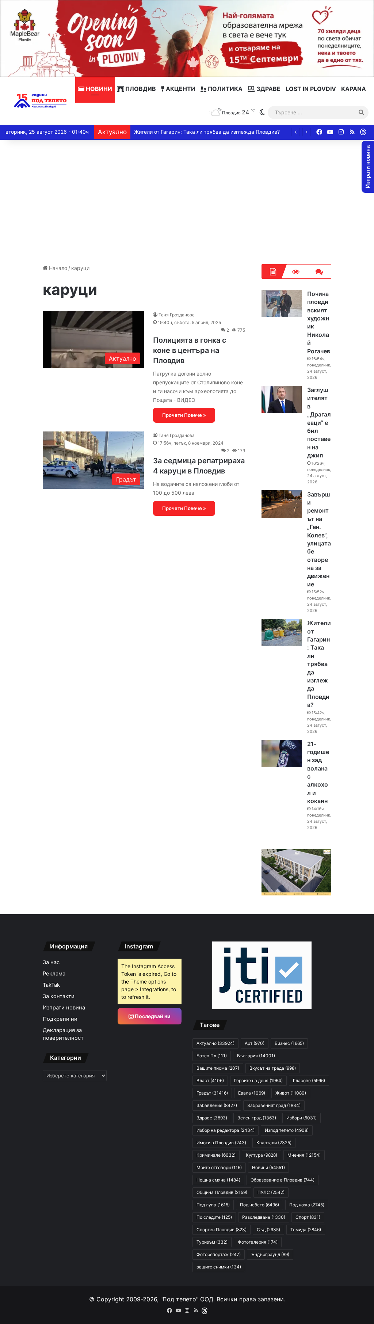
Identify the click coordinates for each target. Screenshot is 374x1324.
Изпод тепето (287, 1130)
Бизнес (289, 1043)
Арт (254, 1043)
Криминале (216, 1155)
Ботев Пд (211, 1055)
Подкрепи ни (60, 1019)
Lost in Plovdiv (311, 88)
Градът (212, 1093)
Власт (210, 1080)
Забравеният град (274, 1105)
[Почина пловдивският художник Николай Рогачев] (282, 303)
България (256, 1055)
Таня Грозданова (177, 314)
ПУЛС (271, 1192)
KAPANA (353, 88)
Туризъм (212, 1242)
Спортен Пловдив (221, 1229)
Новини (98, 88)
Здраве (267, 88)
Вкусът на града (272, 1068)
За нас (51, 962)
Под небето (259, 1204)
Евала (251, 1093)
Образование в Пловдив (282, 1180)
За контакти (59, 996)
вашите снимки (218, 1267)
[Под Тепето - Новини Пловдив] (40, 101)
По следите (214, 1217)
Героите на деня (258, 1080)
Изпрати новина (64, 1007)
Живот (290, 1093)
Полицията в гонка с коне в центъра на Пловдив (189, 350)
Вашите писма (217, 1068)
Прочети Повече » (184, 415)
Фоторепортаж (218, 1254)
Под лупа (213, 1204)
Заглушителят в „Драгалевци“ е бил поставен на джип (319, 422)
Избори (301, 1118)
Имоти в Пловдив (221, 1142)
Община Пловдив (221, 1192)
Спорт (307, 1217)
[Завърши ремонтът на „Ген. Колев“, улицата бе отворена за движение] (282, 504)
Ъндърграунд (270, 1254)
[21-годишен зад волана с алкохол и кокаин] (282, 753)
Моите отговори (219, 1167)
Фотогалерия (258, 1242)
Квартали (273, 1142)
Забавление (216, 1105)
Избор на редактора (225, 1130)
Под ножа (306, 1204)
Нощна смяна (218, 1180)
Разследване (263, 1217)
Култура (261, 1155)
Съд (268, 1229)
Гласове (309, 1080)
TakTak (51, 985)
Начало (57, 268)
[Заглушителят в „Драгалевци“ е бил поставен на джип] (282, 399)
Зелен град (256, 1118)
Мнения (304, 1155)
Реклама (54, 973)
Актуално (215, 1043)
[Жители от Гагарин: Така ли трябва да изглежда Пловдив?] (282, 632)
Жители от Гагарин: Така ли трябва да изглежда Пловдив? (207, 132)
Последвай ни (152, 1016)
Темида (305, 1229)
